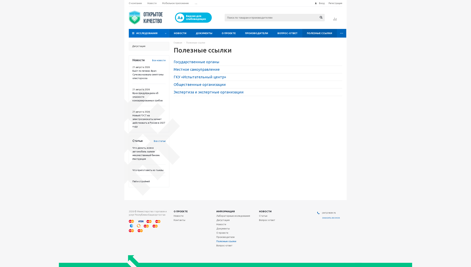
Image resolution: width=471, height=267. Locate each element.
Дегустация (223, 220)
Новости (180, 33)
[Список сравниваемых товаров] (335, 20)
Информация (225, 211)
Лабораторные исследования (233, 215)
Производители (256, 33)
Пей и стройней (141, 181)
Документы (204, 33)
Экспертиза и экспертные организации (209, 92)
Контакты (179, 220)
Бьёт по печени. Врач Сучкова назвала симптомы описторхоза (148, 74)
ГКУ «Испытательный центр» (200, 77)
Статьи (263, 215)
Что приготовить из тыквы (148, 170)
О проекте (229, 33)
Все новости (159, 60)
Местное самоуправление (197, 69)
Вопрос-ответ (287, 33)
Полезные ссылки (319, 33)
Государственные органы (196, 62)
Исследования (146, 33)
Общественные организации (200, 84)
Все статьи (160, 141)
